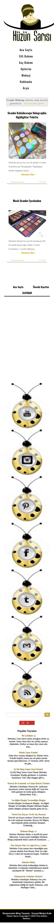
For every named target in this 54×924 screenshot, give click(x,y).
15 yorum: (42, 260)
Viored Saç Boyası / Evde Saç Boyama (28, 814)
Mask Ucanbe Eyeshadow (27, 201)
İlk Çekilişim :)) (28, 735)
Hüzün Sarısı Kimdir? (28, 752)
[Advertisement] (27, 351)
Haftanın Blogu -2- (28, 831)
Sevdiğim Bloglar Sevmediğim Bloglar (28, 800)
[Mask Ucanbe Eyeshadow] (28, 237)
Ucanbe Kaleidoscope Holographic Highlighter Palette (27, 115)
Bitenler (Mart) (28, 862)
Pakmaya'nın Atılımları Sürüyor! (28, 876)
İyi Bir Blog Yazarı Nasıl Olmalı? (28, 769)
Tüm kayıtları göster (34, 103)
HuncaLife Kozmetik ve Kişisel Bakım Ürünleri (28, 783)
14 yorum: (42, 182)
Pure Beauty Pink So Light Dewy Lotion (28, 845)
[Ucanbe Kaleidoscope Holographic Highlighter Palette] (28, 159)
